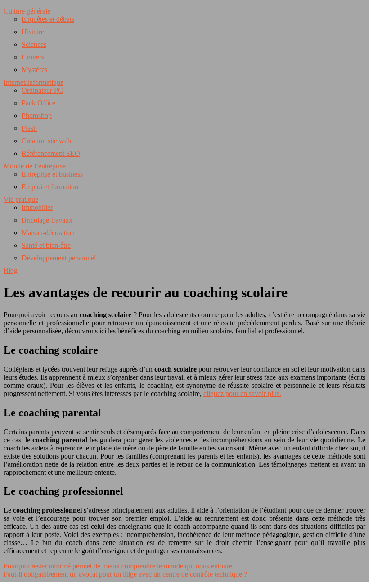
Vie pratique (21, 199)
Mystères (34, 69)
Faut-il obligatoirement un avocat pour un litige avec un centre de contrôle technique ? (125, 574)
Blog (11, 270)
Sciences (34, 44)
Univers (33, 57)
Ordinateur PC (42, 90)
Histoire (33, 32)
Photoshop (37, 115)
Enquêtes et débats (48, 19)
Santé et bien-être (46, 245)
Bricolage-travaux (47, 220)
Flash (29, 128)
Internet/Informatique (33, 82)
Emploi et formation (50, 187)
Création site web (46, 141)
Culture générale (27, 11)
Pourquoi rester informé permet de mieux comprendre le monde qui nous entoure (118, 566)
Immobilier (37, 207)
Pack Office (38, 103)
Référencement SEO (51, 153)
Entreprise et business (52, 174)
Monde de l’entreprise (35, 166)
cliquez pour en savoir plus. (242, 393)
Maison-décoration (48, 232)
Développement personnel (59, 258)
